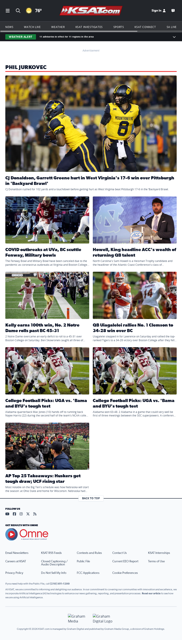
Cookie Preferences (125, 573)
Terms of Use (156, 561)
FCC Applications (88, 573)
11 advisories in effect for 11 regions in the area (67, 36)
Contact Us (119, 553)
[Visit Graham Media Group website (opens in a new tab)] (78, 618)
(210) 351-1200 (60, 583)
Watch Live (32, 27)
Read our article (151, 593)
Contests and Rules (89, 553)
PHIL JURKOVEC (26, 67)
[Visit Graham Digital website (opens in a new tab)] (103, 618)
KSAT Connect (145, 27)
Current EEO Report (125, 561)
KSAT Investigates (89, 27)
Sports (118, 27)
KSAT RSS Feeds (51, 553)
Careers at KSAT (15, 561)
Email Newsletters (16, 553)
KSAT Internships (159, 553)
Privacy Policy (14, 573)
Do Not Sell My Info (53, 573)
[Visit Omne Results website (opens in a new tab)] (91, 534)
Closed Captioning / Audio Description (54, 563)
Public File (83, 561)
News (9, 27)
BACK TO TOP (91, 498)
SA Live (172, 27)
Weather (58, 27)
